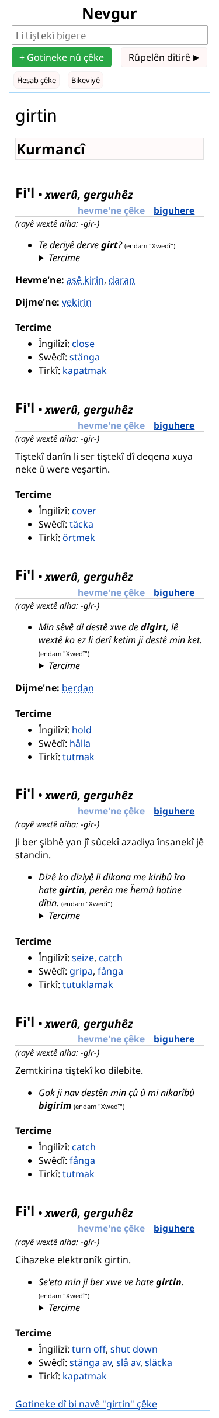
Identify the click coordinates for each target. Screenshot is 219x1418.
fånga (110, 971)
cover (84, 510)
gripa (81, 971)
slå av (128, 1362)
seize (83, 957)
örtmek (78, 537)
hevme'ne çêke (111, 210)
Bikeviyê (85, 80)
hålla (80, 743)
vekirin (77, 302)
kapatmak (84, 370)
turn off (89, 1349)
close (83, 343)
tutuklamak (87, 984)
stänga (84, 357)
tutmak (78, 756)
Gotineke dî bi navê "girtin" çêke (86, 1404)
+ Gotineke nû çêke (61, 57)
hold (82, 729)
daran (122, 279)
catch (111, 957)
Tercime (64, 257)
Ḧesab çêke (36, 80)
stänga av (90, 1362)
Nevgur (109, 13)
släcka (158, 1362)
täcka (81, 524)
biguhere (174, 210)
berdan (78, 687)
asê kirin (85, 279)
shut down (134, 1349)
